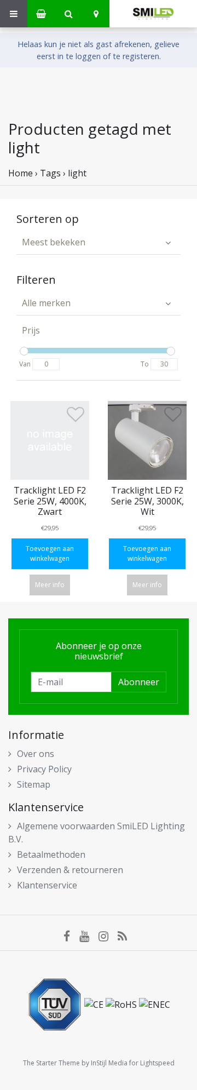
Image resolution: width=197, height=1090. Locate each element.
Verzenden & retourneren (70, 870)
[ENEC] (154, 1003)
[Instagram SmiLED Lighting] (108, 936)
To (145, 364)
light (77, 173)
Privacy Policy (44, 769)
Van (25, 364)
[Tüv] (55, 1003)
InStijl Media (109, 1063)
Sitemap (33, 784)
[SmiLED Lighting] (153, 13)
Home (20, 173)
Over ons (35, 754)
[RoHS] (122, 1003)
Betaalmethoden (51, 854)
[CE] (95, 1003)
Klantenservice (47, 885)
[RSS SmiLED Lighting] (126, 936)
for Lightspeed (152, 1063)
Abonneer (138, 682)
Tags (50, 173)
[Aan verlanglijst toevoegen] (75, 417)
